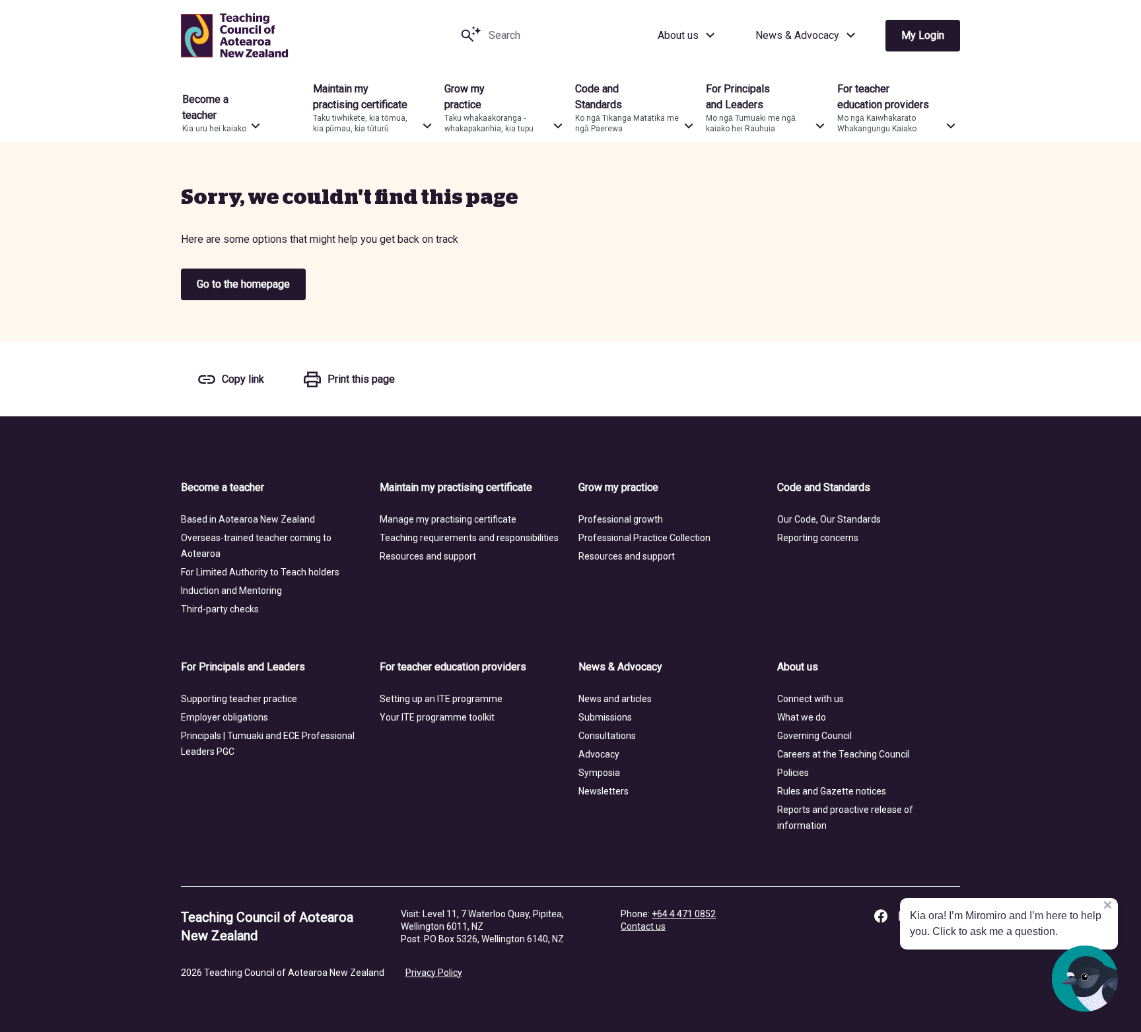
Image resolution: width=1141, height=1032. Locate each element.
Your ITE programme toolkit (437, 717)
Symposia (599, 772)
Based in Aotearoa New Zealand (248, 519)
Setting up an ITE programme (441, 698)
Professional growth (620, 519)
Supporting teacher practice (239, 698)
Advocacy (598, 754)
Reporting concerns (817, 537)
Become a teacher (222, 487)
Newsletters (603, 791)
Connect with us (810, 698)
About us (678, 35)
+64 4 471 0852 (684, 914)
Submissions (605, 717)
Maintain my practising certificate (456, 487)
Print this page (361, 379)
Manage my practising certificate (448, 519)
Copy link (243, 379)
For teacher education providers (453, 667)
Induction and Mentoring (231, 590)
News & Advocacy (797, 35)
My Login (922, 35)
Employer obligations (224, 717)
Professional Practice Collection (644, 537)
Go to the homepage (243, 284)
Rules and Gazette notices (831, 791)
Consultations (607, 735)
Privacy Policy (433, 972)
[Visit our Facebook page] (881, 916)
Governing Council (814, 735)
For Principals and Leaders (243, 667)
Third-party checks (220, 609)
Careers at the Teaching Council (843, 754)
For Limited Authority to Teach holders (260, 572)
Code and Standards (823, 487)
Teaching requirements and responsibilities (469, 537)
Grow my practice (618, 487)
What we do (801, 717)
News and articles (615, 698)
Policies (793, 772)
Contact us (643, 926)
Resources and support (428, 556)
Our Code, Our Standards (829, 519)
